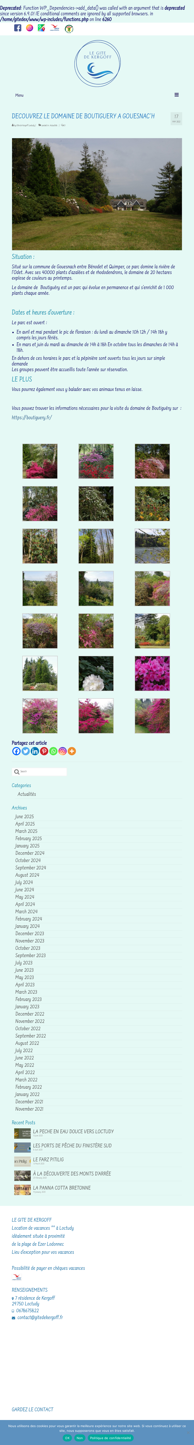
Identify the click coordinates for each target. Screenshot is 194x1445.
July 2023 (23, 963)
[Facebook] (16, 751)
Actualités (53, 125)
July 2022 (24, 1051)
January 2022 (27, 1095)
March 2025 (26, 832)
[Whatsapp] (53, 751)
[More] (72, 751)
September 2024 (30, 868)
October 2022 (27, 1029)
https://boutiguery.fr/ (32, 418)
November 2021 (29, 1109)
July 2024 (24, 883)
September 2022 (30, 1036)
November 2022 (29, 1022)
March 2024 (26, 912)
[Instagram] (62, 751)
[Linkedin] (35, 751)
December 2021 (29, 1102)
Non (80, 1438)
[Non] (188, 1432)
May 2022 (24, 1065)
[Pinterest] (44, 751)
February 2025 (28, 839)
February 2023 (28, 1000)
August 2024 (27, 875)
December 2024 (29, 853)
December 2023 (29, 934)
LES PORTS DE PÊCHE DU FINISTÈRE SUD (72, 1146)
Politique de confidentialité (110, 1438)
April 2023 (25, 985)
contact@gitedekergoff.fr (39, 1318)
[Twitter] (26, 751)
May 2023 (24, 978)
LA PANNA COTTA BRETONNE (62, 1188)
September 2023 (30, 956)
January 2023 (27, 1007)
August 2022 (27, 1043)
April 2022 (25, 1073)
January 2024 (27, 927)
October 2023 (27, 948)
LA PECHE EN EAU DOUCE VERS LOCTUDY (73, 1131)
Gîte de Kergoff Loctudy (26, 125)
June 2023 (24, 970)
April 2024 (25, 905)
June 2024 (24, 890)
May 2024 (24, 897)
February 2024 (28, 919)
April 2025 (25, 824)
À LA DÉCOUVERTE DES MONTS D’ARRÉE (72, 1174)
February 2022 (28, 1087)
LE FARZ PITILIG (48, 1160)
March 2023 (26, 992)
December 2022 (29, 1014)
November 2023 (29, 941)
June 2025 (24, 817)
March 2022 (26, 1080)
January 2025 (27, 846)
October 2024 (28, 861)
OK (67, 1438)
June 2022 (24, 1058)
